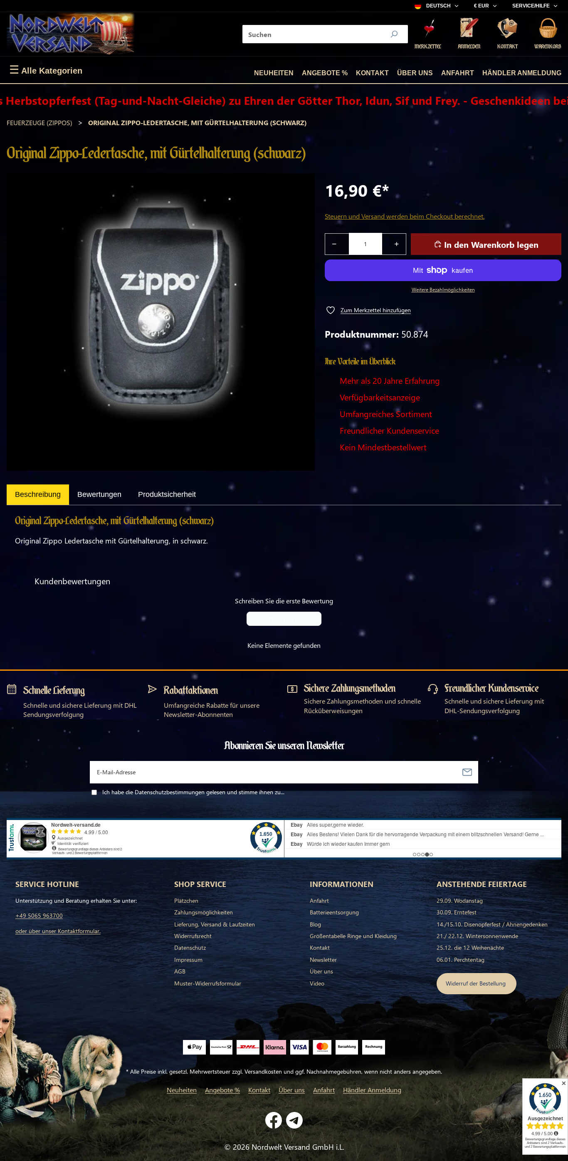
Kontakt (372, 73)
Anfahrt (457, 73)
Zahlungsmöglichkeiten (203, 912)
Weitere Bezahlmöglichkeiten (443, 290)
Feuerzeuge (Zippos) (39, 122)
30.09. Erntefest (457, 912)
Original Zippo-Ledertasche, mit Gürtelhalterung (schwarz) (197, 122)
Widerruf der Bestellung (476, 983)
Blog (315, 924)
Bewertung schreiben (284, 618)
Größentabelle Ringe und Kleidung (353, 936)
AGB (179, 971)
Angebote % (325, 73)
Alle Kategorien (45, 70)
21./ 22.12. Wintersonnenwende (477, 936)
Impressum (188, 959)
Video (317, 983)
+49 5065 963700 (39, 915)
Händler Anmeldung (521, 73)
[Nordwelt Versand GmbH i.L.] (71, 34)
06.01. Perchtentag (460, 959)
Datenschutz (190, 947)
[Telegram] (294, 1120)
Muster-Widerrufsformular (207, 983)
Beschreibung (38, 494)
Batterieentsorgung (334, 912)
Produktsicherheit (167, 494)
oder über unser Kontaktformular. (58, 931)
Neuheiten (274, 73)
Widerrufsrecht (193, 936)
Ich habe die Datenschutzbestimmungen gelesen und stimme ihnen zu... (193, 792)
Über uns (415, 73)
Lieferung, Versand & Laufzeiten (214, 924)
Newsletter (323, 959)
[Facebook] (273, 1120)
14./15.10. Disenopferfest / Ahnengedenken (492, 924)
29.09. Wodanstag (460, 900)
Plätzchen (186, 900)
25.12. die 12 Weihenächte (470, 947)
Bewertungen (99, 494)
